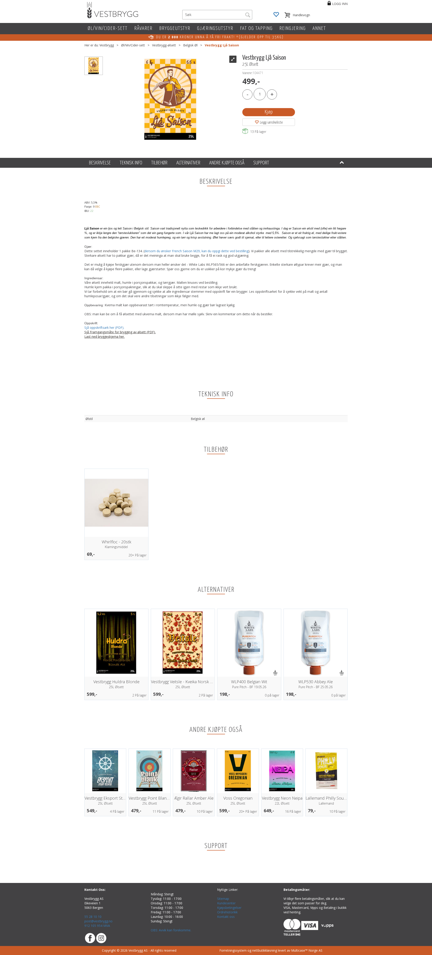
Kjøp (269, 112)
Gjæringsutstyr (215, 28)
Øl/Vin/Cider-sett (108, 28)
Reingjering (292, 28)
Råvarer (143, 28)
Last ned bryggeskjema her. (104, 336)
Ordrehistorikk (227, 912)
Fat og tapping (256, 28)
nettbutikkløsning (264, 950)
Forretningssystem (233, 950)
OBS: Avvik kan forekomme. (171, 930)
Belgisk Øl (190, 45)
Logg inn (340, 4)
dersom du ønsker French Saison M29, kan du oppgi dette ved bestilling (196, 251)
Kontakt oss (226, 916)
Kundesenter (226, 903)
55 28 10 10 (92, 916)
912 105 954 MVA (97, 925)
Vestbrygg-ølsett (164, 45)
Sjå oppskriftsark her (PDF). (104, 327)
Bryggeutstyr (174, 28)
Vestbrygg (106, 45)
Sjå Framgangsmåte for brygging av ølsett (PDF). (120, 332)
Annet (319, 28)
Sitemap (223, 898)
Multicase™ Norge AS (306, 950)
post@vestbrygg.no (98, 921)
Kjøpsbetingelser (229, 907)
